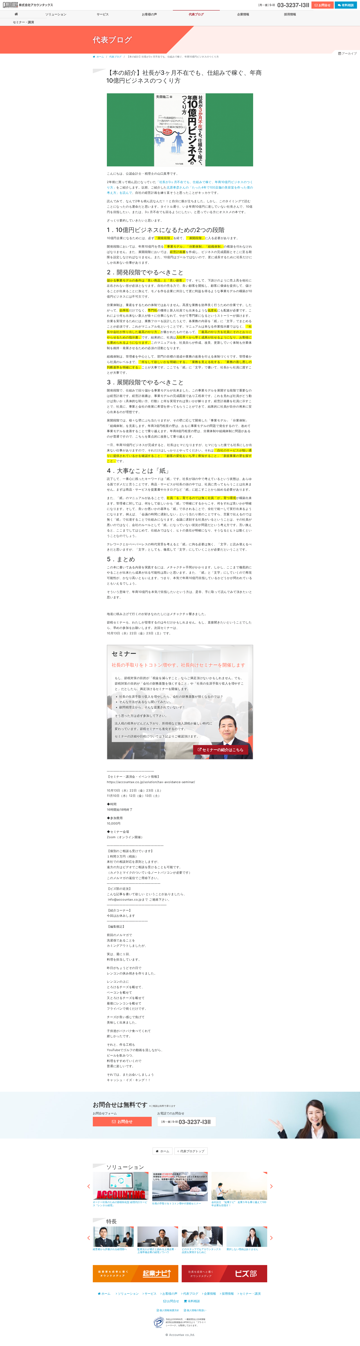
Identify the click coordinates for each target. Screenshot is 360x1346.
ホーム (100, 56)
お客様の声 (169, 1293)
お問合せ (173, 1301)
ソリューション (128, 1293)
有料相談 (194, 1301)
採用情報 (228, 1293)
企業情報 (210, 1293)
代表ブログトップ (191, 1151)
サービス (151, 1293)
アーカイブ (349, 53)
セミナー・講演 (250, 1293)
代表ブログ (115, 56)
